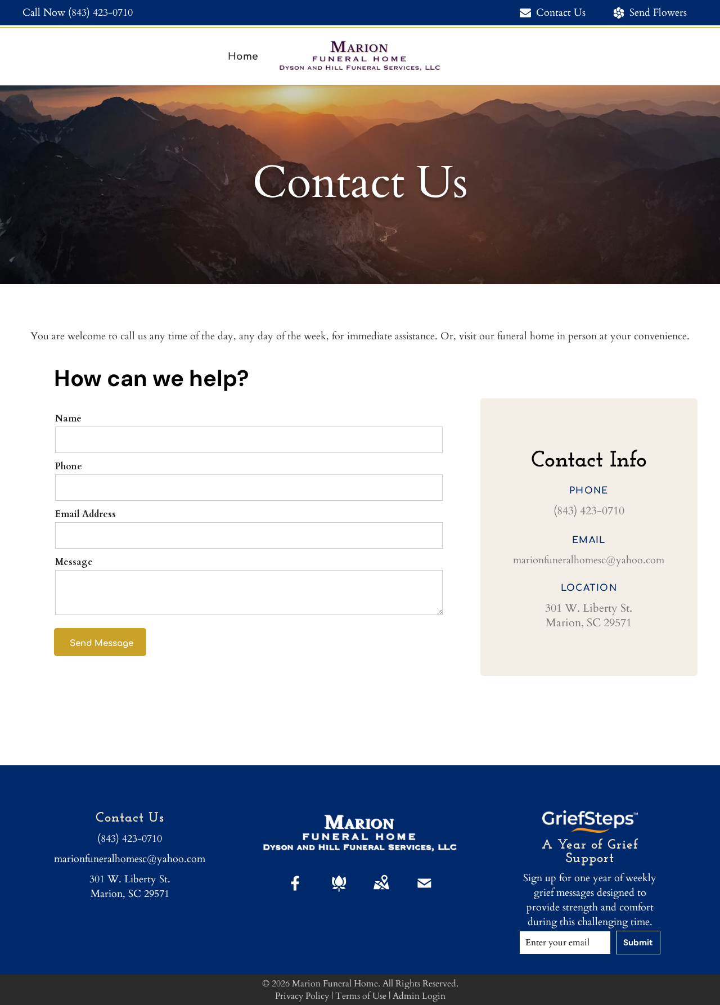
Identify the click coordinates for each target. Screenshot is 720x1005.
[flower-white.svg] (339, 893)
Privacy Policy (302, 996)
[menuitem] (243, 56)
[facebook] (295, 893)
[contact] (424, 893)
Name (68, 418)
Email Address (85, 514)
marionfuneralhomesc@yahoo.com (588, 560)
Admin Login (419, 996)
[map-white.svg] (381, 893)
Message (74, 562)
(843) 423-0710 (100, 13)
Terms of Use (360, 996)
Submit (638, 942)
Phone (68, 466)
